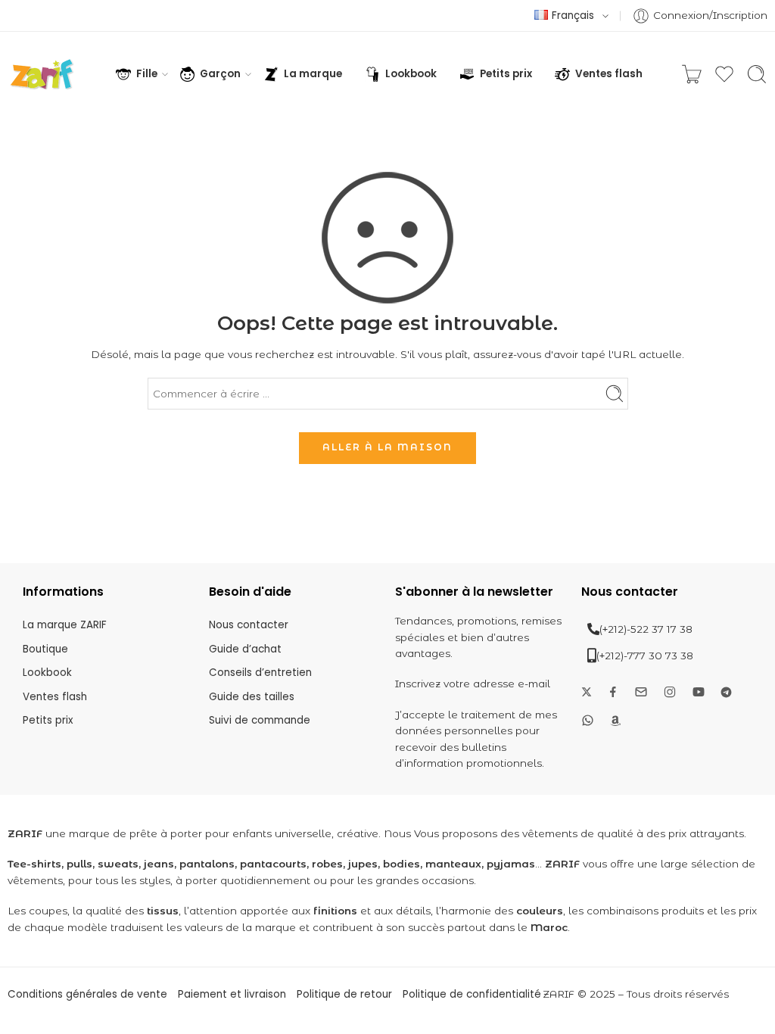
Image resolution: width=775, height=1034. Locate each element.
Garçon (220, 74)
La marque (313, 74)
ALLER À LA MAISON (387, 447)
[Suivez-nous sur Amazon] (615, 721)
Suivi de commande (259, 720)
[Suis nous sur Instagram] (670, 692)
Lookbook (411, 74)
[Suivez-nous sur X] (586, 692)
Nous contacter (248, 625)
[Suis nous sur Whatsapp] (587, 720)
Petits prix (506, 74)
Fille (146, 74)
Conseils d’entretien (260, 672)
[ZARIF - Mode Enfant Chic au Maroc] (42, 74)
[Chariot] (691, 74)
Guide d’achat (245, 649)
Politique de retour (344, 994)
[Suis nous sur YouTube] (698, 692)
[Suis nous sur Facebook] (613, 692)
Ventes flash (609, 74)
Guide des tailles (251, 697)
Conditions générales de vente (87, 994)
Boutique (45, 649)
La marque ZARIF (65, 625)
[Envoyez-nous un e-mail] (641, 692)
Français (573, 15)
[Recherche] (756, 74)
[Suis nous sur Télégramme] (726, 692)
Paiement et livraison (232, 994)
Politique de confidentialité (472, 994)
